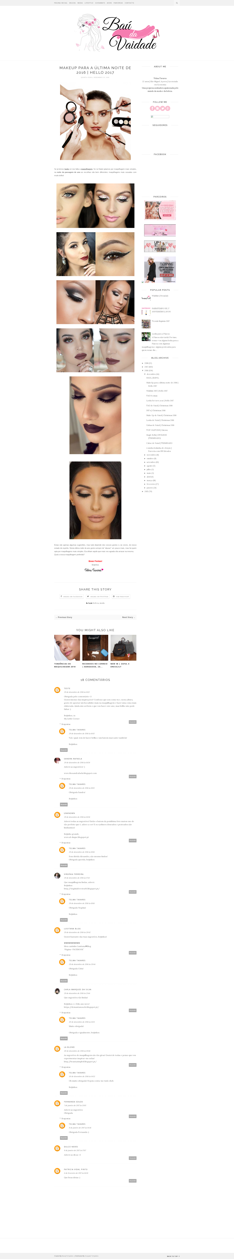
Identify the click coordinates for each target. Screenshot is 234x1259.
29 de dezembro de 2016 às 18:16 (81, 852)
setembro (151, 462)
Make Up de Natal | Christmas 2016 (161, 415)
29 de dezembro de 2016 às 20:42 (77, 932)
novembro (151, 455)
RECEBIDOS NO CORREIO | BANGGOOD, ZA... (95, 665)
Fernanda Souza (73, 1102)
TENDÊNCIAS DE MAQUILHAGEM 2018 (65, 665)
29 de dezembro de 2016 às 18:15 (81, 788)
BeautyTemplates (67, 1256)
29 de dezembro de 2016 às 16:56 (77, 817)
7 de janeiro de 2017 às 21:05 (75, 1105)
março (149, 480)
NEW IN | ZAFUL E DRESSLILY (120, 665)
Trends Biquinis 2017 (161, 321)
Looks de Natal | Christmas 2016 (160, 420)
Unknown (69, 813)
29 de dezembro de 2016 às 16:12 (77, 692)
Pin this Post (122, 597)
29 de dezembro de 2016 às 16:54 (77, 762)
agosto (150, 466)
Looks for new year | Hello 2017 (160, 400)
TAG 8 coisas (151, 396)
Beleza (72, 3)
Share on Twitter (99, 597)
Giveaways (100, 3)
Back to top (172, 1256)
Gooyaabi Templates (91, 1256)
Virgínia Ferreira (74, 874)
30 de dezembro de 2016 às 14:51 (82, 1022)
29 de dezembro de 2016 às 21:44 (77, 993)
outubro (150, 458)
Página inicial (61, 3)
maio (149, 473)
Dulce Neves (71, 1147)
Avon (109, 3)
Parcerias (118, 3)
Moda (80, 3)
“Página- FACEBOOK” (74, 949)
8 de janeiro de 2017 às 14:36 (80, 1128)
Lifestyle (89, 3)
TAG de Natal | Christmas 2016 (159, 405)
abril (149, 477)
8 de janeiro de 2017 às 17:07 (75, 1150)
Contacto (129, 3)
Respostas (66, 724)
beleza (96, 603)
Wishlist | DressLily (160, 296)
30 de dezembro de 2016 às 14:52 (82, 1076)
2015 (146, 491)
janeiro (150, 488)
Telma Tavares (77, 730)
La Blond (69, 1047)
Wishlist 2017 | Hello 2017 (157, 391)
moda (102, 603)
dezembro (151, 374)
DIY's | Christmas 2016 (156, 410)
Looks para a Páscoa (161, 334)
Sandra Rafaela (73, 759)
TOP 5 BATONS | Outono (157, 430)
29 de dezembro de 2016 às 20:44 (82, 964)
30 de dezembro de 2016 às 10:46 (77, 1051)
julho (149, 469)
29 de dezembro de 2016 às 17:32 (77, 878)
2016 (146, 370)
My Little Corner (72, 718)
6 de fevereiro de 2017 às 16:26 (76, 1173)
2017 (146, 367)
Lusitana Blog (72, 928)
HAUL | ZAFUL (152, 378)
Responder (133, 722)
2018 (146, 363)
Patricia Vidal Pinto (76, 1169)
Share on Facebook (73, 597)
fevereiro (151, 484)
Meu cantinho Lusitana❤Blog (77, 946)
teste (67, 688)
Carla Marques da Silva (77, 989)
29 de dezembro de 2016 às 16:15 (81, 733)
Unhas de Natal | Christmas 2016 (160, 425)
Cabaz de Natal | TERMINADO (159, 443)
